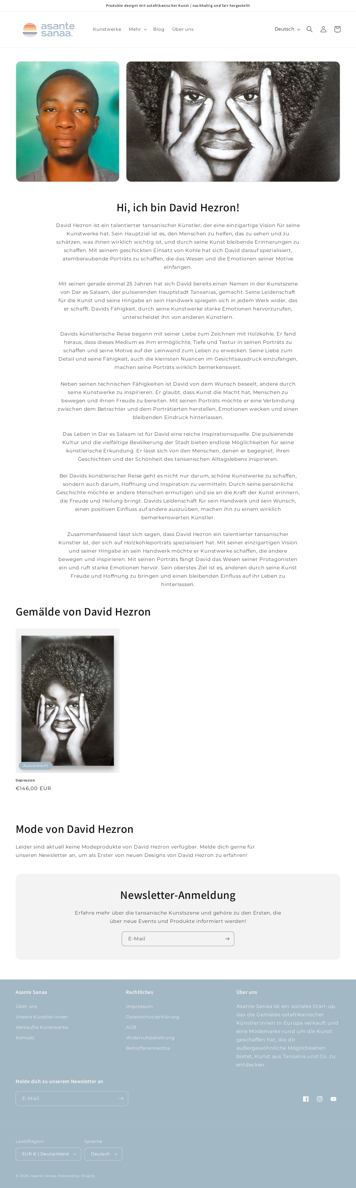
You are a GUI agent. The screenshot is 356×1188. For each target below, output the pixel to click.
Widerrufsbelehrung (150, 1037)
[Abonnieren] (227, 939)
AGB (131, 1027)
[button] (137, 29)
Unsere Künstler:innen (42, 1016)
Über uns (26, 1006)
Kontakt (25, 1037)
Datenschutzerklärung (152, 1016)
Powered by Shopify (76, 1176)
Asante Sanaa (44, 1176)
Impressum (139, 1006)
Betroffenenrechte (148, 1048)
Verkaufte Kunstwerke (42, 1027)
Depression (25, 780)
